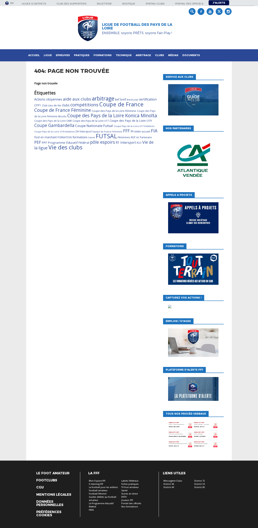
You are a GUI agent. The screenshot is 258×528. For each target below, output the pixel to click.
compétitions (84, 105)
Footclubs (46, 480)
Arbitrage (143, 55)
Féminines (124, 137)
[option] (193, 161)
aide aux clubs (77, 99)
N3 (137, 137)
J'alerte (219, 2)
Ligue (48, 55)
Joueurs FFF (127, 500)
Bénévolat (132, 99)
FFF (126, 131)
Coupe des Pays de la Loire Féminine (114, 111)
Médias (173, 55)
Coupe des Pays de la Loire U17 (91, 121)
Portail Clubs (155, 3)
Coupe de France (121, 104)
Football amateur (98, 490)
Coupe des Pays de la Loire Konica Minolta (112, 115)
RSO (139, 142)
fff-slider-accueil (140, 131)
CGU (40, 487)
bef (117, 99)
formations (80, 137)
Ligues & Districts (34, 3)
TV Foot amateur (130, 487)
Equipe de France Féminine (107, 131)
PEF (37, 142)
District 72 (199, 481)
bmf (123, 99)
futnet (91, 137)
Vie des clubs (65, 147)
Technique (124, 55)
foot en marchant (45, 137)
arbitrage (103, 98)
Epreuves (63, 55)
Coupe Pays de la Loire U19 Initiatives (54, 131)
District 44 (168, 484)
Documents (191, 55)
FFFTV (124, 497)
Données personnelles (49, 503)
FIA (154, 131)
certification (148, 99)
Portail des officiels (189, 3)
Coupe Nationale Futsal (94, 125)
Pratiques (81, 55)
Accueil (34, 55)
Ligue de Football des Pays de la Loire (137, 26)
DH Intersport (84, 131)
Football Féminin (98, 493)
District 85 (199, 487)
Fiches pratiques (130, 484)
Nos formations (129, 506)
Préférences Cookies (48, 513)
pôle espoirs (102, 142)
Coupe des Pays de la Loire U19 (131, 121)
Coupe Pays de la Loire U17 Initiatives (134, 126)
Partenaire (146, 137)
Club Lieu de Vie (51, 105)
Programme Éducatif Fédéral (68, 142)
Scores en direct (129, 493)
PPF (44, 142)
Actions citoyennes (48, 99)
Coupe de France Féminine (62, 110)
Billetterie (104, 3)
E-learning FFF (96, 484)
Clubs (159, 55)
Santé (124, 490)
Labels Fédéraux (129, 481)
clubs (66, 105)
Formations (103, 55)
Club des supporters (71, 3)
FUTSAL (106, 136)
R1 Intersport (126, 142)
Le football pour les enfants (103, 487)
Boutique (128, 3)
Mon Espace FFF (97, 481)
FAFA (91, 510)
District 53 (199, 484)
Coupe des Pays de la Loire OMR (53, 120)
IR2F (133, 137)
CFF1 (37, 105)
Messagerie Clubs (172, 481)
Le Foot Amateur (53, 473)
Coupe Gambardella (54, 125)
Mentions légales (53, 494)
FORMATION (64, 137)
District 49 (168, 487)
